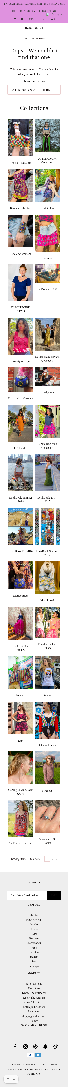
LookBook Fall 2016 (21, 551)
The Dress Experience (20, 843)
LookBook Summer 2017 (47, 553)
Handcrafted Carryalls (20, 398)
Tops (34, 933)
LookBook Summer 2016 (20, 499)
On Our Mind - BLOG (34, 1025)
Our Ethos (34, 988)
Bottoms (47, 258)
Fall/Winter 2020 (47, 289)
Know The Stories (34, 1002)
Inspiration (34, 1011)
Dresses (34, 929)
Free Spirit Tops (21, 361)
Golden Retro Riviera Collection (47, 358)
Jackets (34, 957)
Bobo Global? (34, 983)
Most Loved (47, 600)
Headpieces (47, 392)
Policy (34, 1020)
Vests (34, 947)
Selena (47, 695)
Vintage (34, 966)
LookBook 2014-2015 (47, 499)
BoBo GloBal (34, 28)
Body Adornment (21, 254)
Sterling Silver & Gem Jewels (20, 791)
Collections (34, 915)
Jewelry (34, 924)
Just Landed (21, 448)
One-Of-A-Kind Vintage (20, 647)
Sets (20, 741)
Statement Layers (47, 745)
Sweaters (47, 790)
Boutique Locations (34, 1007)
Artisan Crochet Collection (47, 160)
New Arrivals (34, 919)
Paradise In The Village (47, 645)
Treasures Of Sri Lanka (47, 841)
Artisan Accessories (20, 162)
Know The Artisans (34, 997)
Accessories (34, 943)
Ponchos (21, 695)
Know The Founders (34, 993)
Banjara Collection (20, 208)
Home (25, 38)
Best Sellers (47, 208)
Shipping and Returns (34, 1016)
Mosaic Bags (20, 595)
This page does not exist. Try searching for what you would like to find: (34, 71)
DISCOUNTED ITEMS (20, 309)
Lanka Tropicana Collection (47, 445)
